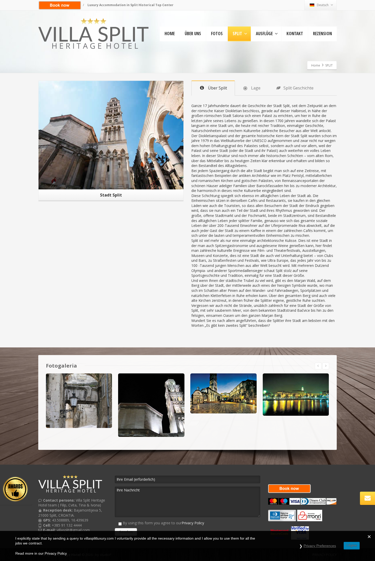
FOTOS (217, 33)
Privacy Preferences (320, 546)
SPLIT (237, 33)
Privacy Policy (193, 522)
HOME (170, 33)
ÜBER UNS (193, 33)
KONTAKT (294, 33)
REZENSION (322, 33)
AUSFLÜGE (264, 33)
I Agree (351, 545)
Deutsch (323, 5)
